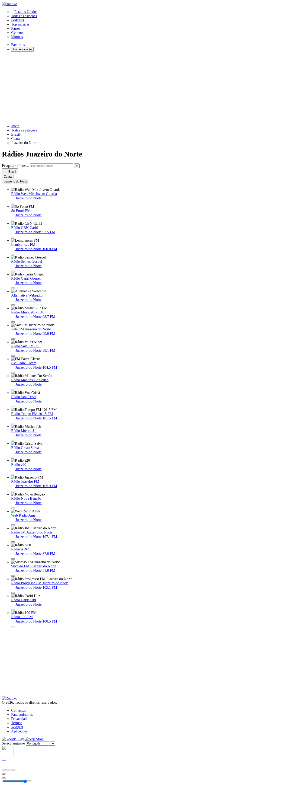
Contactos (18, 710)
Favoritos (18, 45)
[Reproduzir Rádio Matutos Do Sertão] (13, 389)
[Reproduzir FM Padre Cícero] (13, 373)
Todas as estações (24, 16)
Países (15, 28)
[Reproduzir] (8, 769)
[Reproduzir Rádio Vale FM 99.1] (13, 356)
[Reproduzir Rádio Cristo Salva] (13, 457)
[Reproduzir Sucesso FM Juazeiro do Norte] (13, 576)
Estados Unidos (25, 12)
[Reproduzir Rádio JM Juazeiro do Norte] (13, 542)
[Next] (13, 769)
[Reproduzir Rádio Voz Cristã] (13, 406)
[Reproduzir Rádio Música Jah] (13, 440)
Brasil (15, 134)
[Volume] (4, 778)
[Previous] (4, 769)
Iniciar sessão (22, 49)
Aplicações (19, 731)
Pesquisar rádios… (15, 166)
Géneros (17, 33)
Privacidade (19, 719)
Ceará (15, 139)
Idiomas (17, 37)
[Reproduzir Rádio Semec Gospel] (13, 271)
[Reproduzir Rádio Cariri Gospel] (13, 288)
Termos (16, 723)
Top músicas (20, 24)
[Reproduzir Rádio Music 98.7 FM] (13, 322)
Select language (13, 743)
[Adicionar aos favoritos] (4, 774)
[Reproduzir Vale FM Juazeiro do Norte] (13, 339)
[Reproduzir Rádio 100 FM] (13, 626)
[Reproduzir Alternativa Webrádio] (13, 305)
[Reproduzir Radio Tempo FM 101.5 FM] (13, 423)
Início (15, 126)
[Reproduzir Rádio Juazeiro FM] (13, 491)
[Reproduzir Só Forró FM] (13, 220)
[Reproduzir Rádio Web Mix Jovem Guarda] (13, 203)
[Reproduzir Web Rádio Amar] (13, 525)
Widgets (17, 727)
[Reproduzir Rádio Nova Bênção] (13, 508)
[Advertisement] (141, 87)
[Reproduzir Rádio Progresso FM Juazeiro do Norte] (13, 593)
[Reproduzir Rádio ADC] (13, 559)
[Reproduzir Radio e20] (13, 474)
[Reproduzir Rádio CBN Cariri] (13, 237)
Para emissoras (22, 714)
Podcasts (17, 20)
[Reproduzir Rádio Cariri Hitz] (13, 609)
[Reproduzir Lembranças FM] (13, 254)
